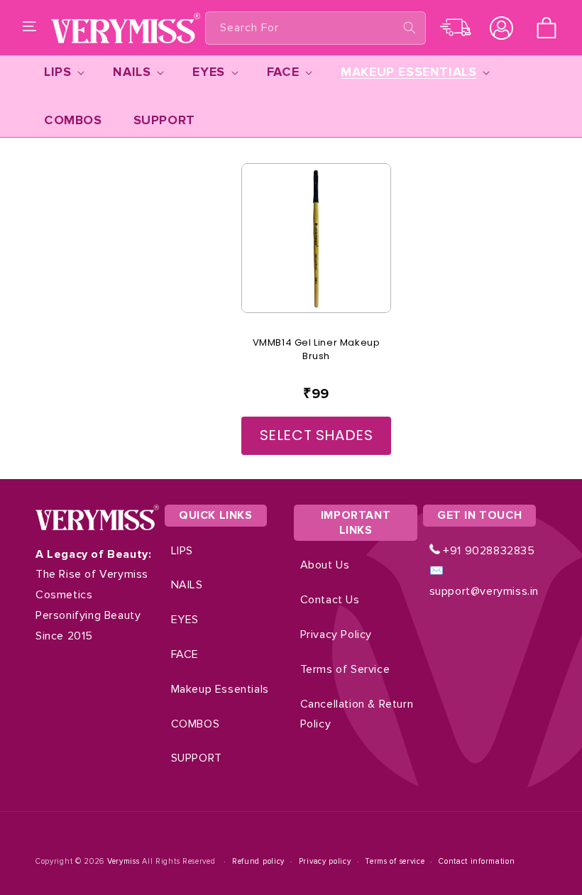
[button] (29, 27)
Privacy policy (325, 861)
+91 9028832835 (487, 551)
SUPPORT (196, 758)
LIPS (182, 551)
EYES (185, 620)
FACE (185, 654)
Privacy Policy (336, 634)
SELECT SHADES (316, 435)
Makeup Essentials (220, 689)
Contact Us (330, 600)
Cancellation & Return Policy (357, 714)
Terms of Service (345, 669)
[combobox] (315, 28)
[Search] (409, 27)
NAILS (187, 585)
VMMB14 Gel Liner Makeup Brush (316, 349)
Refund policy (258, 861)
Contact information (477, 861)
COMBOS (195, 724)
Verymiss (124, 861)
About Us (325, 565)
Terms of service (394, 861)
